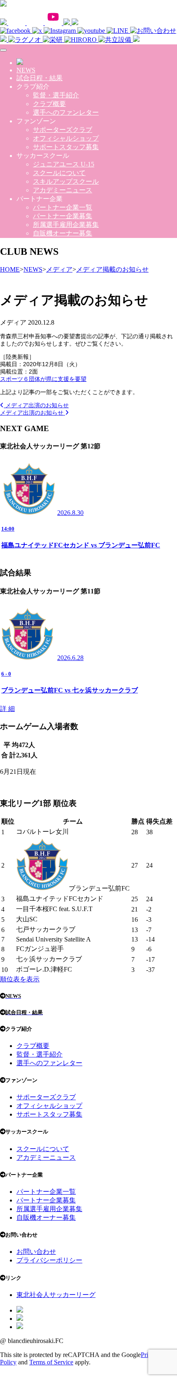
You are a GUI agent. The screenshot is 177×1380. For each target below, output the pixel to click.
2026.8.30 (70, 512)
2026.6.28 (70, 657)
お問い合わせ (36, 1251)
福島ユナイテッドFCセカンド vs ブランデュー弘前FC (80, 545)
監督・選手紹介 (56, 95)
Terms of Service (51, 1362)
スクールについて (59, 172)
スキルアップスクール (66, 181)
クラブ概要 (49, 103)
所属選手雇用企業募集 (66, 224)
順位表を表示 (20, 979)
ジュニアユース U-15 (63, 164)
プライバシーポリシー (49, 1260)
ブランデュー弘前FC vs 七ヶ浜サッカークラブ (69, 690)
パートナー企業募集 (62, 215)
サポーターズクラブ (62, 129)
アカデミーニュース (62, 190)
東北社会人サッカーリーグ (55, 1294)
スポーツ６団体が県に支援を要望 (43, 379)
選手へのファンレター (66, 112)
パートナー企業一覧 (62, 207)
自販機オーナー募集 (62, 233)
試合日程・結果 (39, 77)
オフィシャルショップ (66, 138)
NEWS (25, 70)
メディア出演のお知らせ (36, 405)
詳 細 (7, 708)
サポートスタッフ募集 (66, 146)
